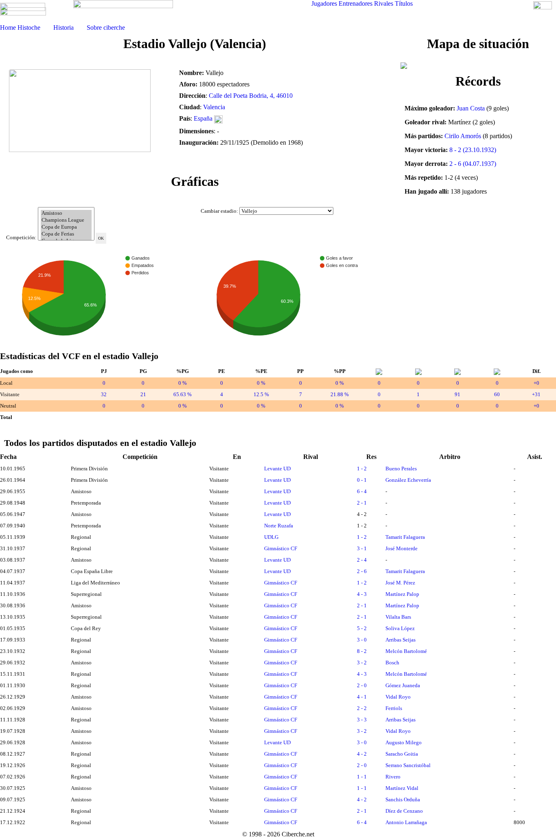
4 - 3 (362, 594)
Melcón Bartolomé (406, 651)
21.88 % (340, 394)
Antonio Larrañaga (406, 822)
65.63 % (182, 394)
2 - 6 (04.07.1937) (472, 163)
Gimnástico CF (280, 548)
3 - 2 (362, 662)
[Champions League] (66, 220)
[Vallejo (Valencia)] (87, 114)
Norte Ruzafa (278, 526)
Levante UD (277, 468)
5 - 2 (362, 628)
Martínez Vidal (401, 788)
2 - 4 (362, 560)
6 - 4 (362, 491)
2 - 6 (362, 571)
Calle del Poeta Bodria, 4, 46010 (251, 95)
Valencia (214, 107)
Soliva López (400, 628)
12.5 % (261, 394)
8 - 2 (362, 651)
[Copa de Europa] (66, 227)
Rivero (393, 777)
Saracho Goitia (401, 754)
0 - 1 (362, 480)
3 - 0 (362, 640)
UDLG (271, 537)
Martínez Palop (402, 594)
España (203, 118)
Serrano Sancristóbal (408, 765)
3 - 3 (362, 720)
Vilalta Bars (398, 617)
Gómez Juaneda (402, 685)
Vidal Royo (398, 697)
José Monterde (401, 548)
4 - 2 (362, 754)
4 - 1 (362, 697)
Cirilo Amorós (462, 135)
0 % (182, 383)
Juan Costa (471, 108)
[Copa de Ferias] (66, 234)
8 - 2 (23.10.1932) (472, 149)
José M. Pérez (400, 583)
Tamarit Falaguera (405, 537)
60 (497, 394)
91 (457, 394)
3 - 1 (362, 548)
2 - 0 (362, 685)
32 (104, 394)
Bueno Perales (401, 468)
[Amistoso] (66, 213)
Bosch (392, 662)
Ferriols (393, 708)
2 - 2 (362, 708)
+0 (536, 383)
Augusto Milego (403, 742)
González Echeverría (408, 480)
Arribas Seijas (400, 640)
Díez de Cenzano (404, 811)
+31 (536, 394)
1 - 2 (362, 468)
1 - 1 (362, 777)
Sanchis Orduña (402, 799)
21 (143, 394)
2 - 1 (362, 503)
